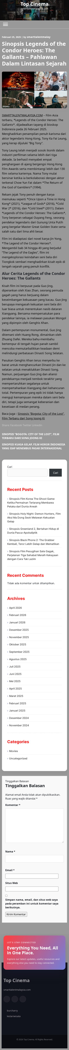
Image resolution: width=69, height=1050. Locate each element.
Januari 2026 (17, 622)
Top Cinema (34, 4)
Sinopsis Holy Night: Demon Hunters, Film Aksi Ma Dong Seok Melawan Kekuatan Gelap (34, 517)
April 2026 (15, 607)
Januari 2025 (17, 710)
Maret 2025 (16, 696)
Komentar (12, 805)
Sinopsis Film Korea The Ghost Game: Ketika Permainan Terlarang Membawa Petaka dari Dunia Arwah (31, 502)
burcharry (12, 1010)
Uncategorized (18, 758)
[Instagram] (23, 999)
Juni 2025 (15, 674)
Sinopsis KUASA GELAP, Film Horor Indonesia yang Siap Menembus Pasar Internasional (33, 446)
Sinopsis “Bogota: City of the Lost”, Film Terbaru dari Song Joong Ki (30, 436)
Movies (13, 751)
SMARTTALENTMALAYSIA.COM (22, 115)
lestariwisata (14, 1016)
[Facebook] (7, 999)
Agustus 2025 (18, 659)
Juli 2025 (15, 666)
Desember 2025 (19, 629)
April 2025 (15, 688)
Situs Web (11, 883)
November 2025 (19, 637)
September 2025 (19, 651)
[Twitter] (15, 999)
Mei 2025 (15, 681)
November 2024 (19, 725)
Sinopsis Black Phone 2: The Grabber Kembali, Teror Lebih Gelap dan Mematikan (33, 541)
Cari (9, 466)
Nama (10, 851)
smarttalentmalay (38, 37)
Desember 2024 (19, 718)
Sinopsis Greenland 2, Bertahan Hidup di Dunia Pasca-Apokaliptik (33, 530)
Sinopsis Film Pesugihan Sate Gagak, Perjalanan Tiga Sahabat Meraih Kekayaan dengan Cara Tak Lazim (32, 555)
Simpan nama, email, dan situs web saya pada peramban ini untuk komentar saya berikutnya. (31, 903)
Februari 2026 (17, 615)
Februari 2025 (17, 703)
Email (10, 870)
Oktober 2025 (17, 644)
